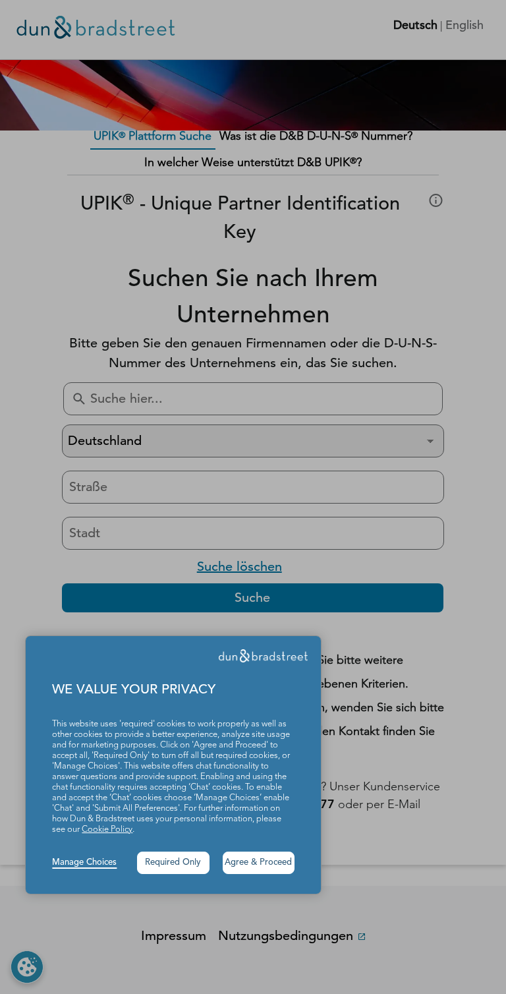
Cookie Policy (107, 829)
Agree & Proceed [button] (258, 862)
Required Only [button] (173, 862)
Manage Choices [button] (84, 862)
